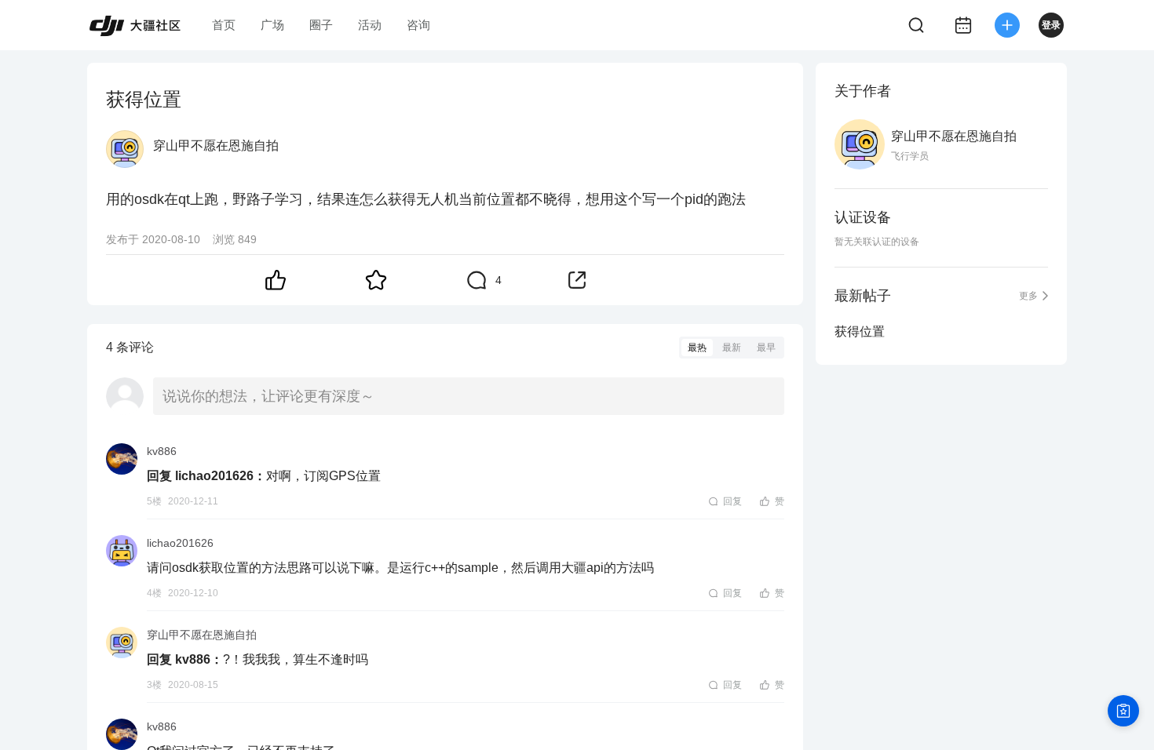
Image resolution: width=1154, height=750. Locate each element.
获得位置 (859, 331)
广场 (272, 24)
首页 (224, 24)
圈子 (321, 24)
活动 (370, 24)
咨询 (418, 24)
